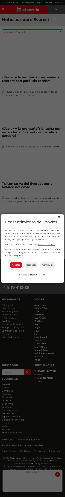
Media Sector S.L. (38, 275)
